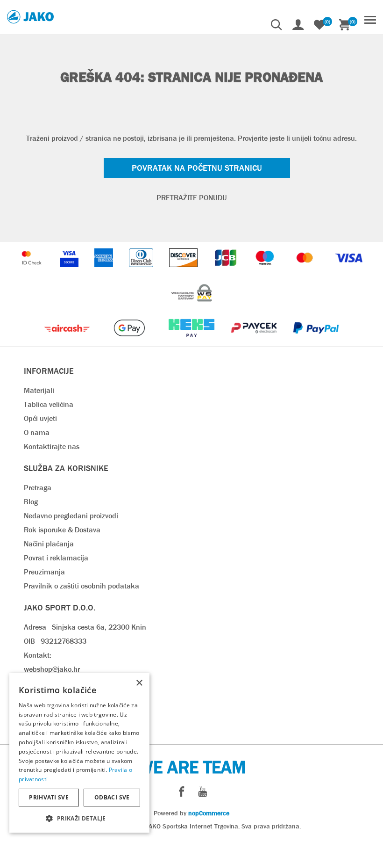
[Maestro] (266, 271)
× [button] (138, 683)
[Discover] (184, 271)
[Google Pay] (130, 342)
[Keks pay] (192, 342)
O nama (37, 432)
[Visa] (349, 271)
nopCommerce (208, 813)
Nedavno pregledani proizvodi (71, 516)
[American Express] (104, 271)
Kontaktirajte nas (51, 446)
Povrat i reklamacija (56, 558)
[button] (79, 818)
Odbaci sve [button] (112, 797)
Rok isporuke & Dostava (62, 530)
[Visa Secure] (70, 271)
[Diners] (142, 271)
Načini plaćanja (49, 544)
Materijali (39, 390)
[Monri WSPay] (191, 307)
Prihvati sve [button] (49, 797)
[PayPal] (316, 342)
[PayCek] (255, 342)
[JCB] (226, 271)
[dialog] (79, 753)
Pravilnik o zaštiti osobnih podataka (81, 586)
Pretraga (37, 488)
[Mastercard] (306, 271)
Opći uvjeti (40, 418)
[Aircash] (68, 342)
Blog (31, 502)
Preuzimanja (44, 572)
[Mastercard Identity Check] (32, 271)
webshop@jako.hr (52, 669)
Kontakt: (37, 655)
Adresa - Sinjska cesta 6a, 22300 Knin (85, 627)
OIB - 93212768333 (55, 641)
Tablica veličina (48, 404)
